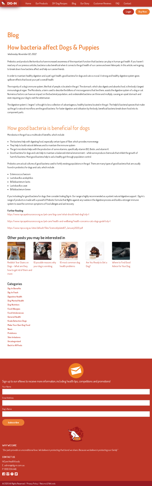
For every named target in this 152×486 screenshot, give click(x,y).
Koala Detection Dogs (17, 321)
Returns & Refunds (47, 483)
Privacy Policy (32, 483)
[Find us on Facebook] (4, 473)
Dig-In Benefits (14, 288)
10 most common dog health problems (70, 264)
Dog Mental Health (16, 300)
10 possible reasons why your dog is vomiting (45, 264)
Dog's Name (7, 409)
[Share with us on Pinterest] (12, 473)
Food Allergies (14, 309)
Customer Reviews (102, 3)
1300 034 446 (10, 469)
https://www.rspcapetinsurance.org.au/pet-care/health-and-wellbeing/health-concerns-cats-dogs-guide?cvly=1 (58, 221)
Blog (74, 3)
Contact (127, 3)
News (10, 329)
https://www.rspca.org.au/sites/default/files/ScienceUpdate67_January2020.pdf (45, 227)
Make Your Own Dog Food (19, 325)
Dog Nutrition (13, 305)
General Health (14, 317)
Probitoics (12, 333)
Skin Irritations (14, 337)
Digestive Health (15, 296)
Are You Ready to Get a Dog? (96, 264)
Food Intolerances (16, 313)
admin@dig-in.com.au (14, 465)
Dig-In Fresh (13, 292)
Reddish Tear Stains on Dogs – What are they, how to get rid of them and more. (19, 268)
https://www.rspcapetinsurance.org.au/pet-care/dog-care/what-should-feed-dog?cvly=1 (48, 214)
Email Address (8, 398)
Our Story (84, 3)
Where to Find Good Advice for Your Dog (121, 264)
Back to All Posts (15, 345)
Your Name (6, 387)
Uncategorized (14, 341)
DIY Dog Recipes (59, 3)
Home (28, 3)
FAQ (117, 3)
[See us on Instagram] (8, 473)
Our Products (42, 3)
